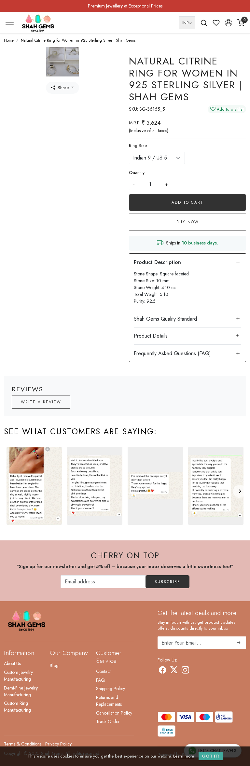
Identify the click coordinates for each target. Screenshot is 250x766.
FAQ (100, 680)
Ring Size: (138, 145)
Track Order (108, 721)
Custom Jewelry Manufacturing (18, 675)
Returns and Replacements (109, 700)
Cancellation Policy (114, 713)
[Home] (38, 23)
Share (63, 87)
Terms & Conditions (22, 744)
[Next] (239, 491)
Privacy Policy (58, 744)
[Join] (238, 642)
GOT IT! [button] (210, 756)
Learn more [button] (183, 756)
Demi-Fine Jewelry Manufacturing (21, 691)
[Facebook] (163, 670)
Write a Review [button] (41, 402)
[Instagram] (185, 670)
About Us (12, 663)
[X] (174, 670)
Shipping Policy (110, 688)
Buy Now (187, 222)
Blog (54, 665)
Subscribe (167, 582)
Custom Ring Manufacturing (17, 706)
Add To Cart (187, 202)
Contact (103, 671)
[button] (228, 22)
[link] (204, 22)
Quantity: (137, 172)
